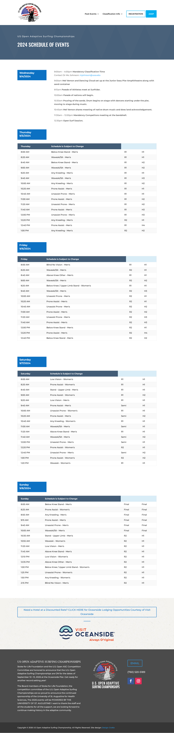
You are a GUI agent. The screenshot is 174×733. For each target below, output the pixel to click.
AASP (151, 14)
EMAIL (134, 663)
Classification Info (111, 14)
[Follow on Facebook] (131, 681)
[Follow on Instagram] (138, 681)
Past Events (90, 14)
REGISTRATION (136, 14)
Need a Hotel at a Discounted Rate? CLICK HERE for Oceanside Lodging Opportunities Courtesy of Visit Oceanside (87, 612)
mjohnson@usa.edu (90, 75)
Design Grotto (108, 727)
